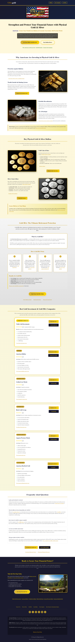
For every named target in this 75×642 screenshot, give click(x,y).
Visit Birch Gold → (53, 407)
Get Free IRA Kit (54, 325)
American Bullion (25, 599)
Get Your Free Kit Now (22, 591)
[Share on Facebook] (30, 612)
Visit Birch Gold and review (21, 427)
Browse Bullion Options (45, 547)
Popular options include (46, 154)
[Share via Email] (45, 612)
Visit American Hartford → (53, 463)
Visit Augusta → (54, 435)
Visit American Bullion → (53, 351)
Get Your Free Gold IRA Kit (31, 547)
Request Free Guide (53, 355)
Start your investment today (41, 128)
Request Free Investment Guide (22, 93)
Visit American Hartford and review (22, 483)
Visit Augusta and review (20, 455)
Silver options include (27, 184)
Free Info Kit (53, 411)
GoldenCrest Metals (32, 599)
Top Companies (57, 2)
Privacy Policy (24, 606)
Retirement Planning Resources (44, 552)
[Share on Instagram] (39, 612)
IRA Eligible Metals (37, 299)
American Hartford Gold (58, 599)
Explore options (42, 166)
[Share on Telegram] (42, 612)
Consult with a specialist (59, 503)
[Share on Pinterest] (36, 612)
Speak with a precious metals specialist (46, 120)
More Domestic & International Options (52, 606)
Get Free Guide (53, 383)
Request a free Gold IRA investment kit (16, 286)
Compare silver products (12, 193)
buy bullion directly (16, 512)
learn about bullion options (18, 577)
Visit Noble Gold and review (21, 343)
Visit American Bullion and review (22, 371)
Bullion (51, 2)
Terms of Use (18, 606)
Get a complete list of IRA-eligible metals (50, 540)
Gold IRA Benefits (39, 47)
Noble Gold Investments (16, 599)
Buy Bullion (36, 606)
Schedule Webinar (54, 439)
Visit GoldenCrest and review (21, 399)
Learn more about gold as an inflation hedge (16, 78)
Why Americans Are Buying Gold (29, 47)
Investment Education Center (30, 552)
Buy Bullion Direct (47, 42)
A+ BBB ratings (21, 522)
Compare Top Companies (47, 47)
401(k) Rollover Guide (27, 299)
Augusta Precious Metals (48, 599)
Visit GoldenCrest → (53, 379)
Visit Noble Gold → (53, 321)
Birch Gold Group (40, 599)
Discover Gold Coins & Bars (53, 170)
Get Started (53, 467)
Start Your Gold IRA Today (37, 294)
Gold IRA (64, 2)
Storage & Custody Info (47, 299)
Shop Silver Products (22, 198)
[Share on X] (33, 612)
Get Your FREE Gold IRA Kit (30, 42)
